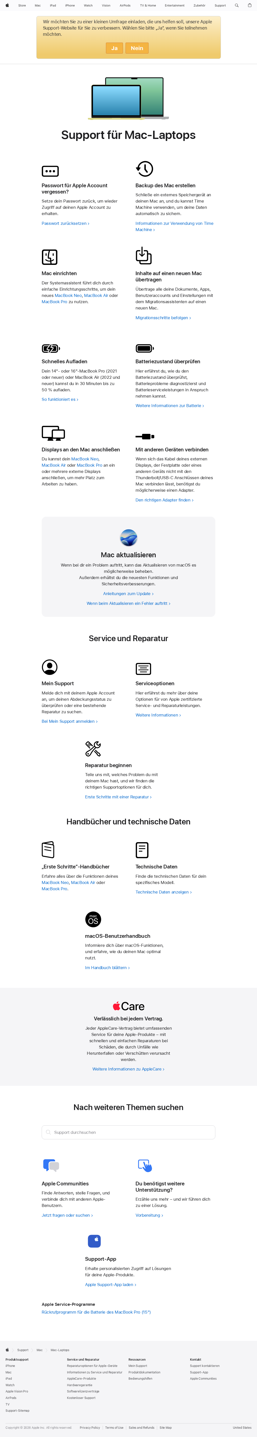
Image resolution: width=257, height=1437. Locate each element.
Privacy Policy (90, 1427)
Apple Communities (203, 1378)
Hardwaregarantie (79, 1385)
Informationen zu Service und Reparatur (94, 1372)
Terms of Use (114, 1427)
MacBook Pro (54, 301)
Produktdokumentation (144, 1372)
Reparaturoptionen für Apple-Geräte (92, 1366)
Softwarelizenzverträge (83, 1391)
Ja (114, 48)
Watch (10, 1385)
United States (242, 1427)
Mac (9, 1372)
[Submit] (48, 1132)
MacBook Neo (68, 295)
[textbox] (128, 1132)
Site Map (166, 1427)
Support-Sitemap (17, 1410)
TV (8, 1404)
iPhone (10, 1366)
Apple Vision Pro (17, 1391)
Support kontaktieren (205, 1366)
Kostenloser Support (81, 1398)
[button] (237, 5)
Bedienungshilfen (140, 1378)
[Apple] (7, 1349)
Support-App (199, 1372)
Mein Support (137, 1366)
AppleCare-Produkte (81, 1378)
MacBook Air (96, 295)
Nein (137, 48)
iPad (9, 1378)
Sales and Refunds (141, 1427)
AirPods (11, 1398)
